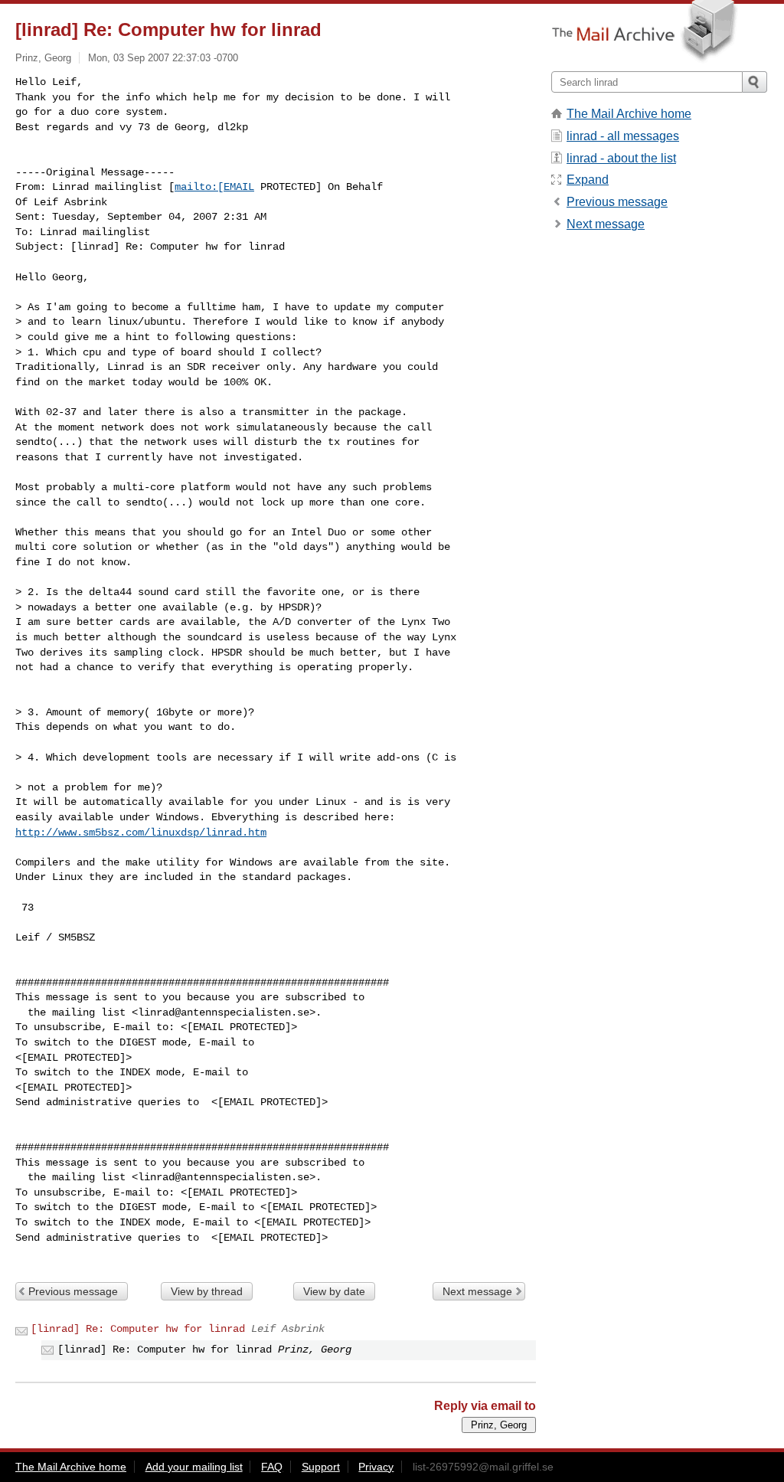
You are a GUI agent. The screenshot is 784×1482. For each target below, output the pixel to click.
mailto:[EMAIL (214, 187)
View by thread (207, 1291)
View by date (334, 1291)
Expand (588, 179)
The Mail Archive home (629, 113)
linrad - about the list (621, 158)
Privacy (376, 1467)
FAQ (272, 1467)
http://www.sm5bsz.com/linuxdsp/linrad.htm (140, 832)
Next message (477, 1291)
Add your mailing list (194, 1467)
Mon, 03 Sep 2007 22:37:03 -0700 (163, 58)
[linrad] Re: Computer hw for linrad (138, 1329)
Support (321, 1467)
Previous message (73, 1291)
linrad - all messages (623, 135)
